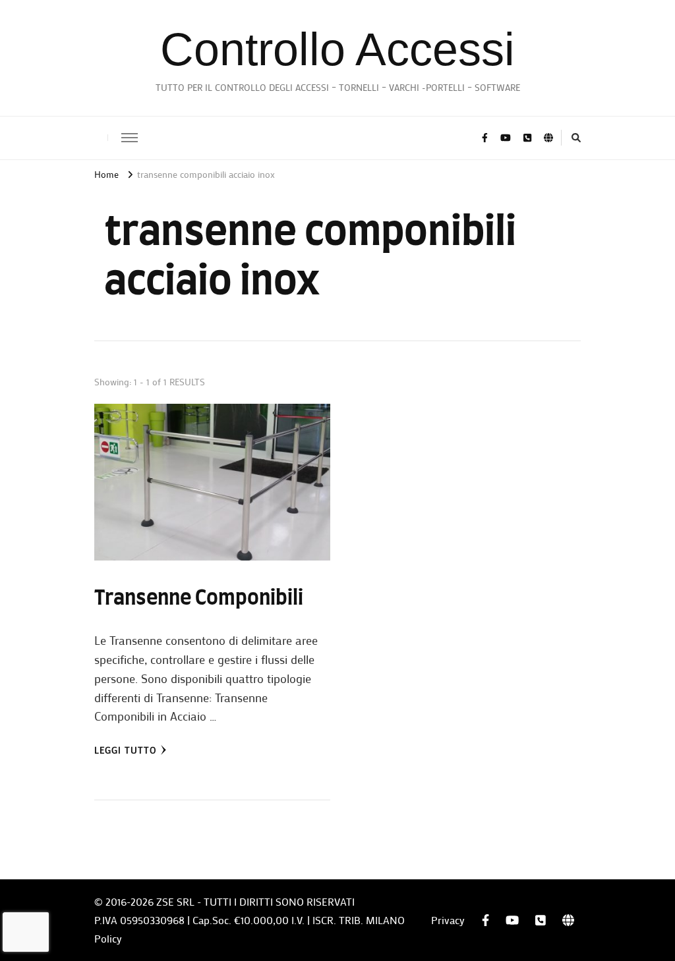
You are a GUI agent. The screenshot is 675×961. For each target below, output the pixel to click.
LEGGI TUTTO (125, 750)
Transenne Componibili (198, 599)
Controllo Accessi (337, 49)
